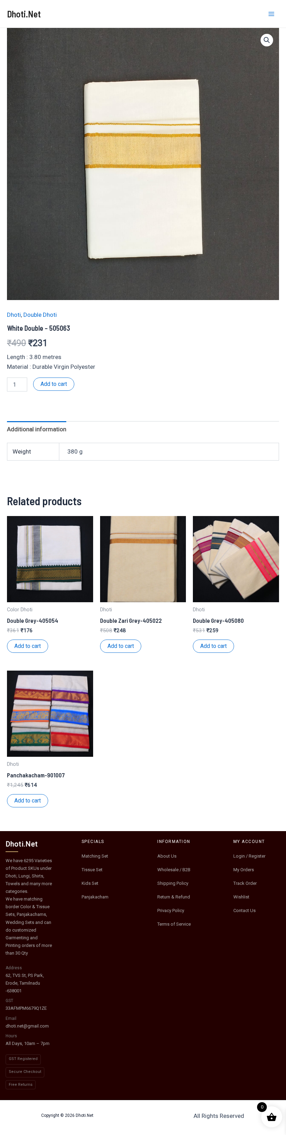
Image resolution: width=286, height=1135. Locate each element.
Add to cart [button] (27, 646)
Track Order (245, 883)
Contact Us (244, 910)
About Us (166, 856)
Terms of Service (174, 924)
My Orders (243, 869)
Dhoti (14, 314)
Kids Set (90, 883)
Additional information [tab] (36, 429)
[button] (267, 40)
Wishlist (241, 896)
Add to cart (53, 384)
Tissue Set (92, 869)
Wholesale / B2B (173, 869)
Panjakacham (95, 896)
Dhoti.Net (24, 13)
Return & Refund (173, 896)
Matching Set (95, 856)
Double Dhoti (40, 314)
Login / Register (249, 856)
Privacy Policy (170, 910)
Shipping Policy (172, 883)
